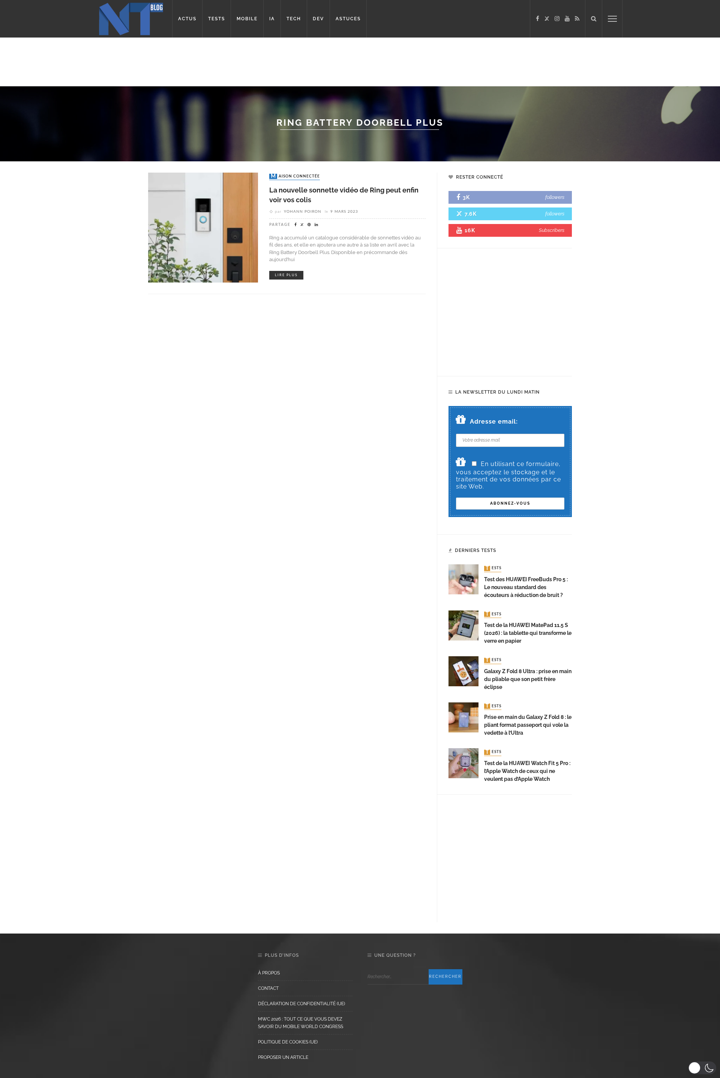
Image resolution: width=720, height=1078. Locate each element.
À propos (269, 973)
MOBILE (247, 18)
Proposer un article (283, 1057)
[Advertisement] (144, 62)
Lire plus (286, 275)
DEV (318, 18)
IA (272, 18)
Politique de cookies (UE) (288, 1042)
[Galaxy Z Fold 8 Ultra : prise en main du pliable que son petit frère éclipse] (463, 670)
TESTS (216, 18)
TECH (293, 18)
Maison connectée (295, 176)
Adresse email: (494, 421)
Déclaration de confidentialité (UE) (301, 1003)
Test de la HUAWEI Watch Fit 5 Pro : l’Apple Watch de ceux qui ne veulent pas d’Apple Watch (527, 771)
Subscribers (551, 230)
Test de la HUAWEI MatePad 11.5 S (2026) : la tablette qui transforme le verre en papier (528, 633)
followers (554, 197)
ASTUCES (348, 18)
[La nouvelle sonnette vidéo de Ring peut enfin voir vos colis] (203, 227)
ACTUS (187, 18)
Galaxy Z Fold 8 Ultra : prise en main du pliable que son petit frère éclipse (528, 679)
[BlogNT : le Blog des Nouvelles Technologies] (131, 18)
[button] (702, 1067)
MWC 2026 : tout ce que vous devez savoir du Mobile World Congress (300, 1022)
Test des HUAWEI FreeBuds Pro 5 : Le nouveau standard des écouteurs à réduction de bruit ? (526, 587)
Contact (268, 988)
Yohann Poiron (302, 211)
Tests (493, 568)
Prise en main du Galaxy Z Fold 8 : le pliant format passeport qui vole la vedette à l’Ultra (528, 725)
